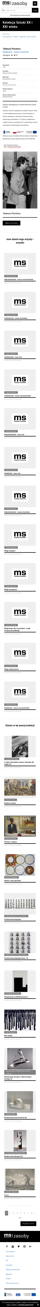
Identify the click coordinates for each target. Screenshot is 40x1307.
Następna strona (28, 1224)
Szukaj (35, 10)
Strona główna (7, 37)
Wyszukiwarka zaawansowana (19, 15)
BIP (7, 1260)
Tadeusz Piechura (11, 48)
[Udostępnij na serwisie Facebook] (16, 55)
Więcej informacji (11, 223)
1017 (20, 1218)
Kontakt (8, 1279)
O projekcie (9, 1265)
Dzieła (16, 37)
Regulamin (9, 1274)
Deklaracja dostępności (13, 1270)
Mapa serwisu (10, 1256)
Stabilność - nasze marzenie (28, 37)
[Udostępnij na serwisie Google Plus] (12, 55)
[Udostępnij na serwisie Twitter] (15, 55)
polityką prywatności (25, 1305)
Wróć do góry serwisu (13, 1283)
